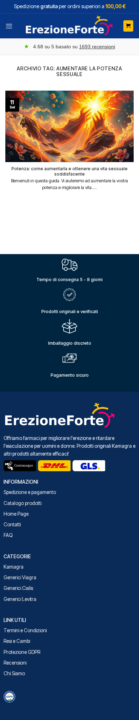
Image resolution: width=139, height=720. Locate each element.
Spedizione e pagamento (30, 492)
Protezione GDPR (22, 652)
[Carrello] (128, 26)
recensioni (97, 46)
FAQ (8, 535)
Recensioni (15, 663)
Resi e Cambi (17, 641)
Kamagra (14, 567)
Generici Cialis (18, 588)
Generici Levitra (20, 599)
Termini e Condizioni (25, 630)
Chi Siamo (14, 673)
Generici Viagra (20, 577)
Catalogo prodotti (22, 503)
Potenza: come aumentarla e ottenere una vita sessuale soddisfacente (69, 171)
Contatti (12, 524)
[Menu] (9, 26)
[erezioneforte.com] (69, 26)
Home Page (16, 514)
